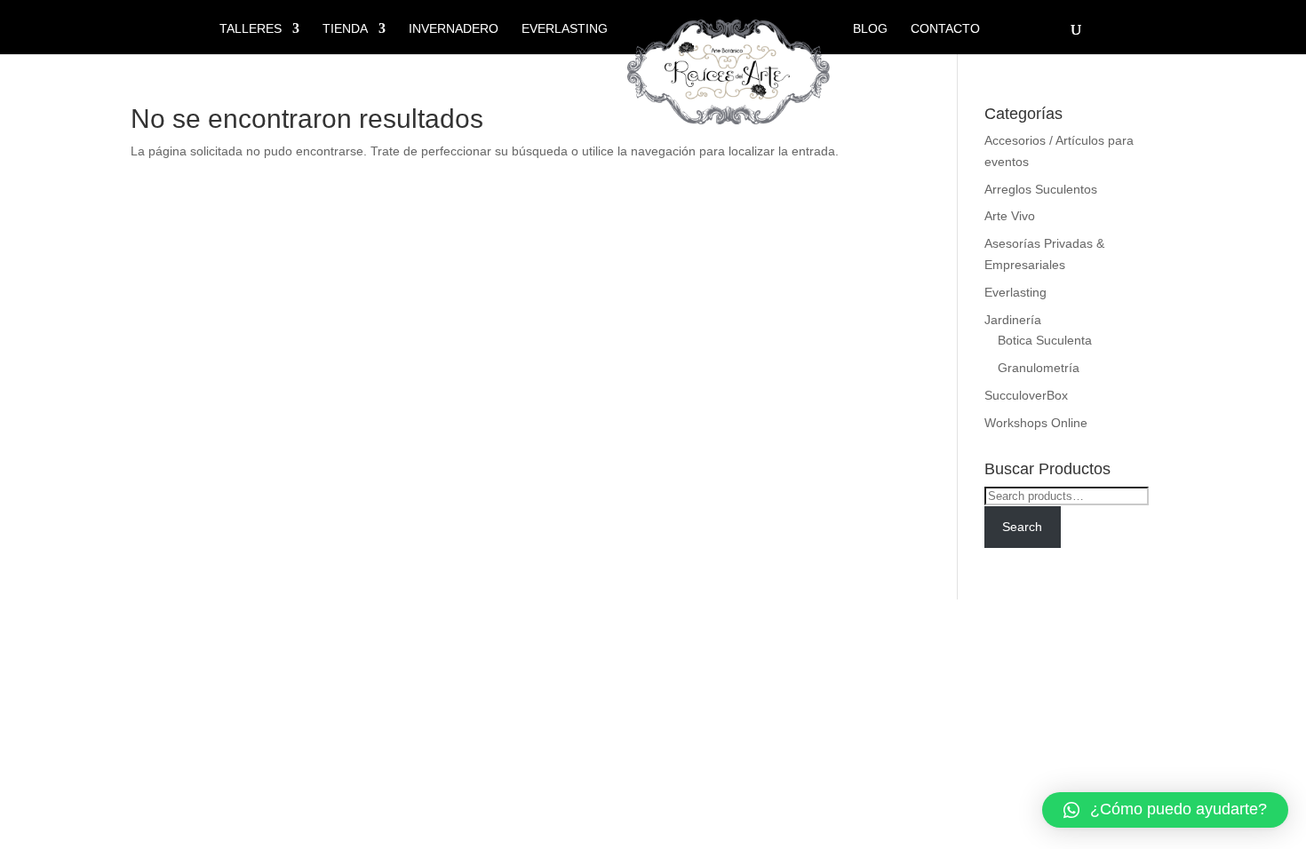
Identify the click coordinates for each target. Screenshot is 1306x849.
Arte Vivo (1009, 216)
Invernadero (453, 29)
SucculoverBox (1026, 395)
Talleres (250, 29)
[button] (1165, 810)
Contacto (945, 29)
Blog (870, 29)
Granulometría (1038, 368)
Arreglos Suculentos (1040, 189)
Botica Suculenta (1045, 340)
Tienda (345, 29)
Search (1022, 527)
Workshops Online (1035, 423)
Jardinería (1012, 320)
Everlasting (565, 29)
